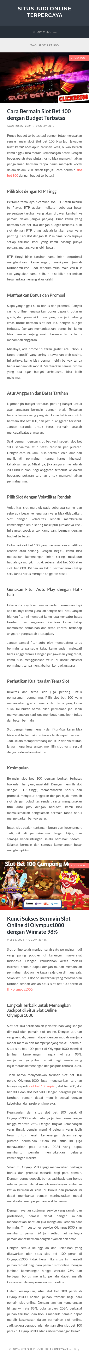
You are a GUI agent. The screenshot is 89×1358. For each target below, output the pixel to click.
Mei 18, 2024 (15, 939)
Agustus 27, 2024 (19, 125)
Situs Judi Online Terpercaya (44, 11)
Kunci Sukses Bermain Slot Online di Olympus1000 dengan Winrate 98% (39, 925)
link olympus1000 (19, 989)
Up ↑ (76, 1349)
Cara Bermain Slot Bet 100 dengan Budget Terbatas (39, 114)
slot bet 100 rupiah (42, 1086)
